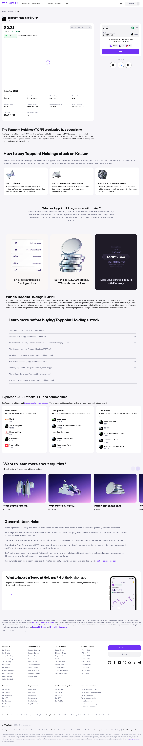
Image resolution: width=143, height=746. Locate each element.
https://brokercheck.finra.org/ (43, 623)
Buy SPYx (58, 698)
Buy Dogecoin (7, 695)
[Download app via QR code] (128, 65)
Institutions (6, 665)
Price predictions (61, 673)
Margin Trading (7, 656)
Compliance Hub (51, 715)
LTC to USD (85, 673)
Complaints (32, 676)
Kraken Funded (7, 679)
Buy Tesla (31, 692)
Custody (117, 730)
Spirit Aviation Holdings (114, 433)
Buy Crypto (6, 650)
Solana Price (59, 665)
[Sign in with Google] (121, 65)
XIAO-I (12, 419)
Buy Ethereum (7, 692)
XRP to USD (85, 656)
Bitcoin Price (59, 650)
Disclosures (91, 715)
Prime (107, 730)
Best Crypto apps (87, 701)
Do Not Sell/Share (38, 715)
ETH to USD (85, 653)
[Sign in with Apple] (113, 65)
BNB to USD (85, 659)
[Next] (138, 469)
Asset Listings (33, 667)
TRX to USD (85, 670)
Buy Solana (6, 704)
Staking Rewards (8, 670)
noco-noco (61, 419)
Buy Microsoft (33, 704)
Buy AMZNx (59, 701)
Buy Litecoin (6, 707)
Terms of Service (64, 715)
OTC (112, 730)
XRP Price (58, 659)
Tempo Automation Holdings (69, 425)
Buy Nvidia (32, 689)
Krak (102, 730)
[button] (26, 3)
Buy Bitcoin (6, 689)
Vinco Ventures (110, 421)
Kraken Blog (32, 656)
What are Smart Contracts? (91, 692)
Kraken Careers (34, 653)
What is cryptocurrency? (90, 689)
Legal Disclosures (134, 740)
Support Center (34, 673)
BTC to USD (85, 650)
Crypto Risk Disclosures (58, 627)
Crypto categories (61, 670)
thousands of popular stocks (36, 403)
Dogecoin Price (60, 656)
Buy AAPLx (59, 695)
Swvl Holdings (15, 445)
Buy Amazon (32, 698)
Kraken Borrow (7, 676)
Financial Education (89, 686)
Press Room (32, 662)
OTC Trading (6, 662)
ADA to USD (85, 667)
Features (6, 647)
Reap (89, 730)
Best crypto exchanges (89, 704)
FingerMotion (15, 432)
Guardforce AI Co (111, 440)
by (7, 725)
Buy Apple (32, 695)
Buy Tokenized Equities (64, 686)
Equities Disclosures (39, 627)
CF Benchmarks (82, 730)
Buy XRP (5, 698)
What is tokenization (88, 698)
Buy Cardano (6, 701)
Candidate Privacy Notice (104, 715)
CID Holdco (14, 438)
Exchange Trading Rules (78, 715)
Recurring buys (7, 673)
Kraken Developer (34, 659)
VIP (39, 730)
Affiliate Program (34, 665)
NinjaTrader (26, 730)
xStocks (73, 730)
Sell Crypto (6, 653)
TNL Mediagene (15, 425)
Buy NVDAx (59, 689)
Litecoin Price (59, 667)
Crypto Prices (60, 647)
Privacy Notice (15, 715)
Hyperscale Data (63, 445)
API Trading (6, 667)
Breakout (34, 730)
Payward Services (63, 730)
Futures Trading (7, 659)
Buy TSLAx (59, 692)
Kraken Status (33, 670)
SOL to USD (85, 662)
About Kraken (34, 647)
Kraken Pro (17, 730)
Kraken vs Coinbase (88, 707)
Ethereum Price (60, 653)
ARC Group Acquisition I (114, 446)
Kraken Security (34, 650)
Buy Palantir (32, 701)
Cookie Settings (26, 715)
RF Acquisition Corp (65, 438)
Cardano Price (60, 662)
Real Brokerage (63, 432)
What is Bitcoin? (87, 695)
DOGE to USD (86, 665)
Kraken (11, 730)
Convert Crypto (87, 647)
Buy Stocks (33, 686)
